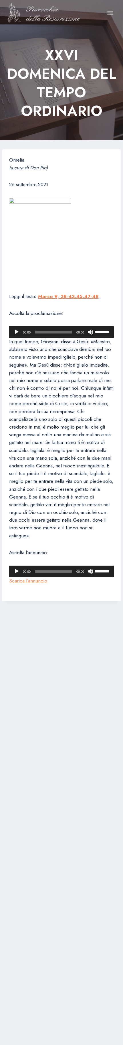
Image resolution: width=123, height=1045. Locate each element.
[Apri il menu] (110, 13)
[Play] (16, 332)
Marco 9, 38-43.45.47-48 (68, 296)
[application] (61, 332)
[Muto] (90, 332)
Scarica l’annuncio (28, 580)
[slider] (103, 331)
